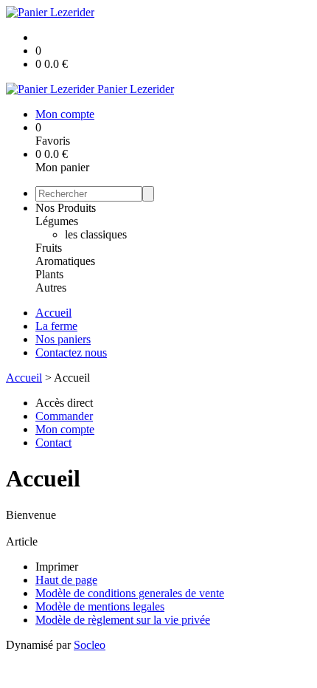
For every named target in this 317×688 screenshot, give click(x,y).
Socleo (89, 645)
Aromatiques (65, 261)
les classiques (96, 234)
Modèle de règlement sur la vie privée (122, 619)
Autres (50, 287)
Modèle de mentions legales (99, 606)
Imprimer (56, 566)
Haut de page (66, 580)
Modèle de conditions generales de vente (129, 593)
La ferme (56, 326)
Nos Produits (65, 208)
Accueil (53, 312)
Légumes (56, 221)
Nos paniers (63, 339)
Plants (49, 274)
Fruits (48, 247)
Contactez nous (71, 352)
